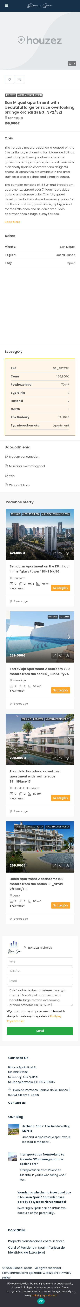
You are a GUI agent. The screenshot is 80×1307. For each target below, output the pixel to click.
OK (41, 1301)
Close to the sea (30, 514)
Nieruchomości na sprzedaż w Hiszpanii (30, 1273)
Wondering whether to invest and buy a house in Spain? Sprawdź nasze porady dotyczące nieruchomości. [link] (44, 1197)
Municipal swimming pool (27, 466)
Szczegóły (60, 588)
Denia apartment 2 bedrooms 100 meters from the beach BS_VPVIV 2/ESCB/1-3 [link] (36, 884)
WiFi (12, 476)
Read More (12, 222)
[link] (40, 534)
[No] (75, 1293)
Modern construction (30, 95)
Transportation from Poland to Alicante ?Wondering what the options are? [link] (42, 1159)
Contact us (17, 1103)
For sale (15, 514)
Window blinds (19, 485)
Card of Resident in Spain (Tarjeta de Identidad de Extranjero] (36, 1250)
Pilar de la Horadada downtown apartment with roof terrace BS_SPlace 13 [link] (35, 776)
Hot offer (10, 95)
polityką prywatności (43, 1295)
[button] (40, 41)
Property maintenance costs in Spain (36, 1241)
